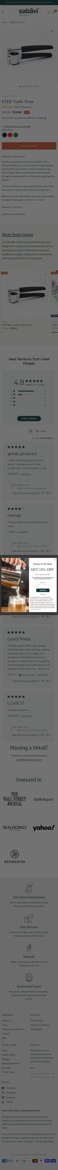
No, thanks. (42, 594)
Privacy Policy (33, 609)
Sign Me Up (43, 590)
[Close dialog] (55, 559)
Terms (39, 609)
